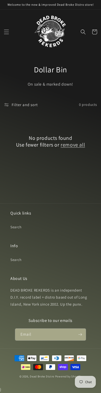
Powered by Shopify (68, 376)
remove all (73, 144)
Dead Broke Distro (42, 376)
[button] (6, 32)
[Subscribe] (80, 334)
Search (16, 227)
